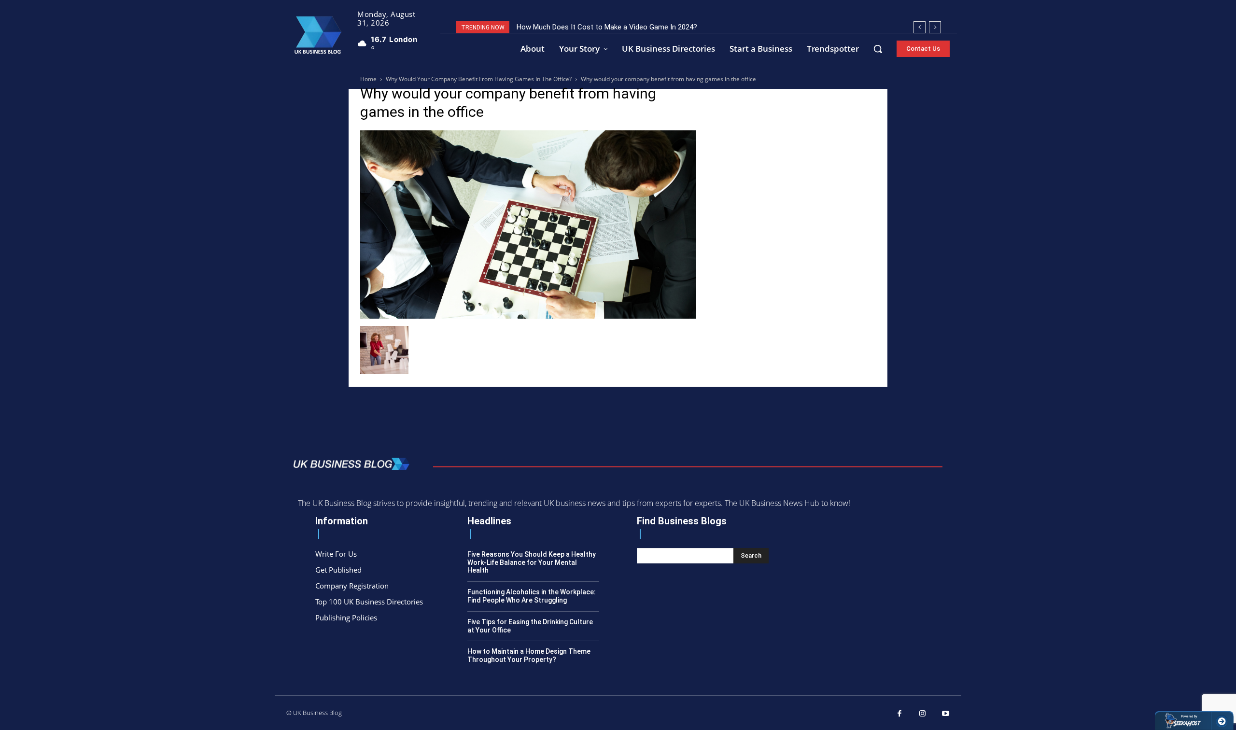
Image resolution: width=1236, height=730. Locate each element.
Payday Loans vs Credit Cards (566, 27)
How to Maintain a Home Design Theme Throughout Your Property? (528, 655)
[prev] (919, 27)
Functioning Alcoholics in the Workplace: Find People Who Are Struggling (531, 596)
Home (368, 79)
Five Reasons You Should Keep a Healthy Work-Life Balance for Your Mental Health (531, 562)
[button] (877, 48)
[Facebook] (900, 714)
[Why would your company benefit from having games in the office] (528, 316)
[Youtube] (946, 714)
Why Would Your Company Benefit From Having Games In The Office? (479, 79)
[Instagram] (922, 714)
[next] (935, 27)
